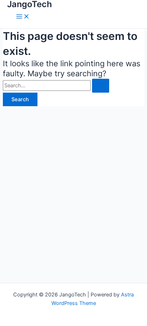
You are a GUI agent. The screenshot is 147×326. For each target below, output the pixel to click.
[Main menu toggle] (23, 17)
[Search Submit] (100, 86)
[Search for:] (56, 85)
